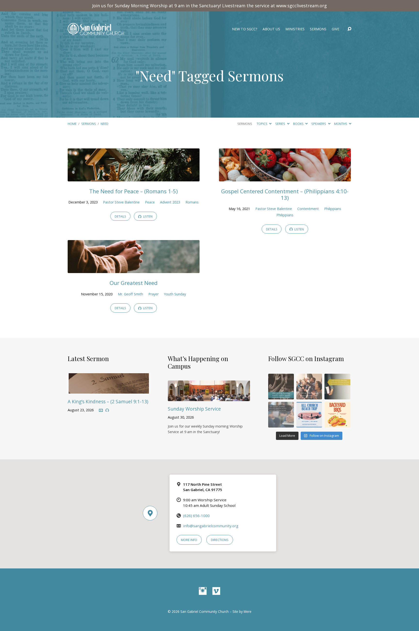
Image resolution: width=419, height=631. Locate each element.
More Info (189, 540)
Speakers (319, 123)
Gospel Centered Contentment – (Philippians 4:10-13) (284, 194)
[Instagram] (203, 591)
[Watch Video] (101, 411)
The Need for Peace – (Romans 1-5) (133, 191)
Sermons (318, 29)
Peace (150, 202)
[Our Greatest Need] (134, 269)
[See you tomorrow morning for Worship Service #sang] (281, 415)
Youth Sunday (175, 294)
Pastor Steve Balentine (121, 202)
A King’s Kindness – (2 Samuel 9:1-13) (108, 401)
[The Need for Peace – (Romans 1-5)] (134, 177)
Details (120, 216)
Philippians (332, 208)
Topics (262, 123)
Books (298, 123)
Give (335, 29)
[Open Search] (349, 29)
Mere (247, 611)
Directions (219, 540)
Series (280, 123)
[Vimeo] (216, 591)
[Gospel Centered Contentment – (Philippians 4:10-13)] (285, 177)
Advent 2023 (170, 202)
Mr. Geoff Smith (130, 294)
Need (104, 123)
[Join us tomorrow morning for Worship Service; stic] (281, 386)
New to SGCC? (244, 29)
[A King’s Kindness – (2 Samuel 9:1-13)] (109, 390)
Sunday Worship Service (194, 408)
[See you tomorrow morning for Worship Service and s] (337, 386)
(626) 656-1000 (196, 515)
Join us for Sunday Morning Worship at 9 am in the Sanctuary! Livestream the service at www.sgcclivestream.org (209, 5)
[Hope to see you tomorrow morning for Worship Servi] (309, 386)
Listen (147, 216)
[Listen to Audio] (107, 410)
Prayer (153, 294)
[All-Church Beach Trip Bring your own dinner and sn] (309, 415)
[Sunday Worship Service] (209, 397)
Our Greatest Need (134, 283)
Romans (192, 202)
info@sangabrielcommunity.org (210, 525)
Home (72, 123)
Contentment (308, 208)
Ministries (295, 29)
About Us (271, 29)
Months (341, 123)
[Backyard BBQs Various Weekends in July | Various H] (337, 415)
